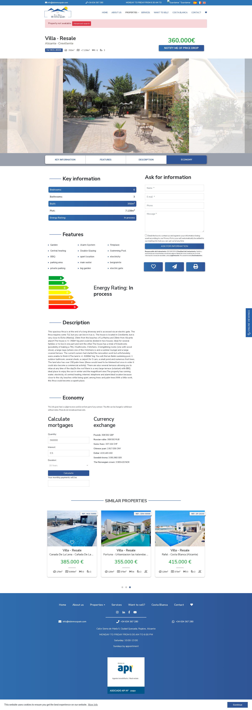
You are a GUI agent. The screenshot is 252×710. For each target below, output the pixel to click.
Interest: (52, 447)
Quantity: (52, 434)
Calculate (69, 473)
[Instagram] (117, 612)
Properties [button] (131, 12)
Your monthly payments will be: (62, 477)
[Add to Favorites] (153, 266)
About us (116, 12)
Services (145, 12)
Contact (196, 12)
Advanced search (82, 23)
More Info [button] (93, 704)
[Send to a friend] (174, 266)
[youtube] (134, 612)
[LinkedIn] (124, 612)
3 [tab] (130, 587)
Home (105, 12)
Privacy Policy (169, 238)
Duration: (52, 460)
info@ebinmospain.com (57, 2)
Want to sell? (161, 12)
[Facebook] (129, 612)
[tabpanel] (72, 544)
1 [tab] (122, 587)
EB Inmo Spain (61, 12)
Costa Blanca (180, 12)
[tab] (65, 159)
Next (248, 106)
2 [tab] (126, 587)
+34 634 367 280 (95, 2)
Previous (3, 106)
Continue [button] (237, 705)
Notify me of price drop (181, 48)
